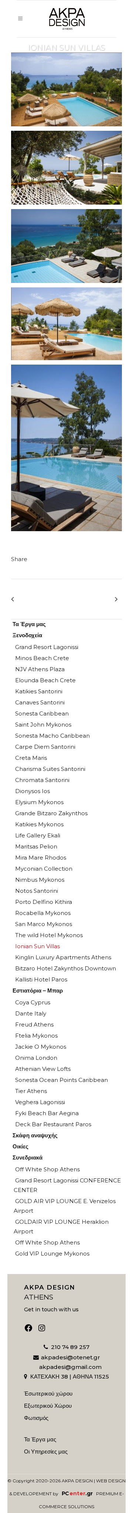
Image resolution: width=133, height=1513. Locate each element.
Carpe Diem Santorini (45, 746)
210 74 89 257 (70, 1346)
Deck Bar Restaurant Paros (53, 1124)
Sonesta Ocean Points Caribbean (61, 1079)
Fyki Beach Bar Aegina (47, 1113)
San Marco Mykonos (43, 924)
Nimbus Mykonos (39, 879)
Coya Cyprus (32, 1002)
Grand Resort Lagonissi (46, 646)
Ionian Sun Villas (37, 946)
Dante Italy (30, 1013)
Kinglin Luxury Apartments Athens (63, 957)
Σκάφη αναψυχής (35, 1135)
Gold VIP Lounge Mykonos (52, 1253)
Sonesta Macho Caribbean (52, 735)
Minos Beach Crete (42, 658)
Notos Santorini (36, 890)
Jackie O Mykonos (40, 1046)
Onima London (36, 1057)
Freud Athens (34, 1024)
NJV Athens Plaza (40, 669)
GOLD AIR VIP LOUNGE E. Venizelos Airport (65, 1206)
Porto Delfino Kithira (43, 901)
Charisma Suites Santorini (50, 768)
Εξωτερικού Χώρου (48, 1406)
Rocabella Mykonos (43, 912)
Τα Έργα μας (29, 624)
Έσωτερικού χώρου (48, 1394)
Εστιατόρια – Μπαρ (38, 990)
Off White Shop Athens (47, 1169)
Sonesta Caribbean (42, 713)
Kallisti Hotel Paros (41, 979)
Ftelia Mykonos (36, 1035)
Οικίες (20, 1146)
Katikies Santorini (38, 691)
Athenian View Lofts (43, 1068)
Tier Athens (31, 1090)
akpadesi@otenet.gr (70, 1357)
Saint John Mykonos (43, 724)
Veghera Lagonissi (40, 1102)
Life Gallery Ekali (37, 835)
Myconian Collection (43, 868)
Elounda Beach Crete (45, 680)
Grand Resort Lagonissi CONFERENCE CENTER (67, 1185)
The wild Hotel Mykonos (49, 935)
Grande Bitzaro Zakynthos (51, 813)
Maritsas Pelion (36, 846)
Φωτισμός (36, 1418)
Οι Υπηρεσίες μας (46, 1452)
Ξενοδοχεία (27, 635)
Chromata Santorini (42, 779)
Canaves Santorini (40, 702)
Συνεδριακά (27, 1157)
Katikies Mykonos (39, 824)
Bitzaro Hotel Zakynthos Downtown (65, 968)
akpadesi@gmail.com (70, 1366)
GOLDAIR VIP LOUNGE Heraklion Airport (61, 1226)
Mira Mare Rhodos (40, 857)
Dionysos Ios (32, 791)
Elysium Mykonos (39, 802)
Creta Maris (31, 757)
